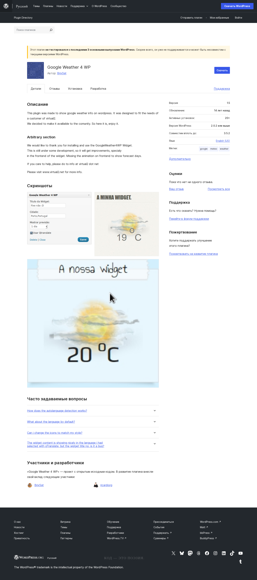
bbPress (206, 532)
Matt (204, 527)
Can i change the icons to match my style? (54, 432)
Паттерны (66, 538)
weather (224, 148)
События (159, 527)
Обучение (113, 521)
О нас (17, 521)
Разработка (98, 88)
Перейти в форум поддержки (189, 218)
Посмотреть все (219, 189)
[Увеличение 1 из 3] (87, 196)
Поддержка (222, 88)
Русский (51, 558)
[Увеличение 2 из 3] (154, 196)
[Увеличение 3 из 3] (154, 263)
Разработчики (115, 532)
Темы (63, 527)
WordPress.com (210, 521)
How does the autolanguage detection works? (57, 410)
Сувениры (161, 538)
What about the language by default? (51, 421)
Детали (36, 88)
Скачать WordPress (237, 6)
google (204, 148)
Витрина (65, 521)
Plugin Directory (23, 17)
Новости (19, 527)
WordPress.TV (117, 538)
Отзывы (54, 88)
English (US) (223, 140)
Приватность (22, 538)
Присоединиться (164, 521)
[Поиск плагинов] (51, 29)
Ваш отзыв (176, 189)
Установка (75, 88)
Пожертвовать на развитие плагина (193, 254)
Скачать (222, 70)
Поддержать (163, 532)
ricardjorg (106, 485)
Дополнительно (180, 159)
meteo (213, 148)
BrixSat (61, 73)
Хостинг (19, 532)
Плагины (65, 532)
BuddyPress (208, 538)
